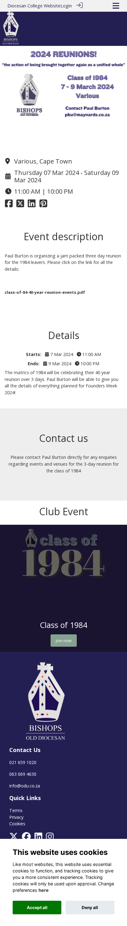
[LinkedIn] (38, 838)
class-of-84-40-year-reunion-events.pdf (45, 292)
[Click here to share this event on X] (20, 205)
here (44, 890)
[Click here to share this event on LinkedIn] (31, 205)
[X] (13, 838)
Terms (16, 810)
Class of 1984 (63, 625)
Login (66, 6)
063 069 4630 (22, 774)
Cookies (17, 824)
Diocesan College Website (33, 6)
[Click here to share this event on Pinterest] (43, 205)
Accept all (37, 907)
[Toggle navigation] (116, 5)
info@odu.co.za (24, 786)
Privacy (16, 817)
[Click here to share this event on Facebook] (9, 205)
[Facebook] (26, 838)
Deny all (90, 907)
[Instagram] (50, 838)
